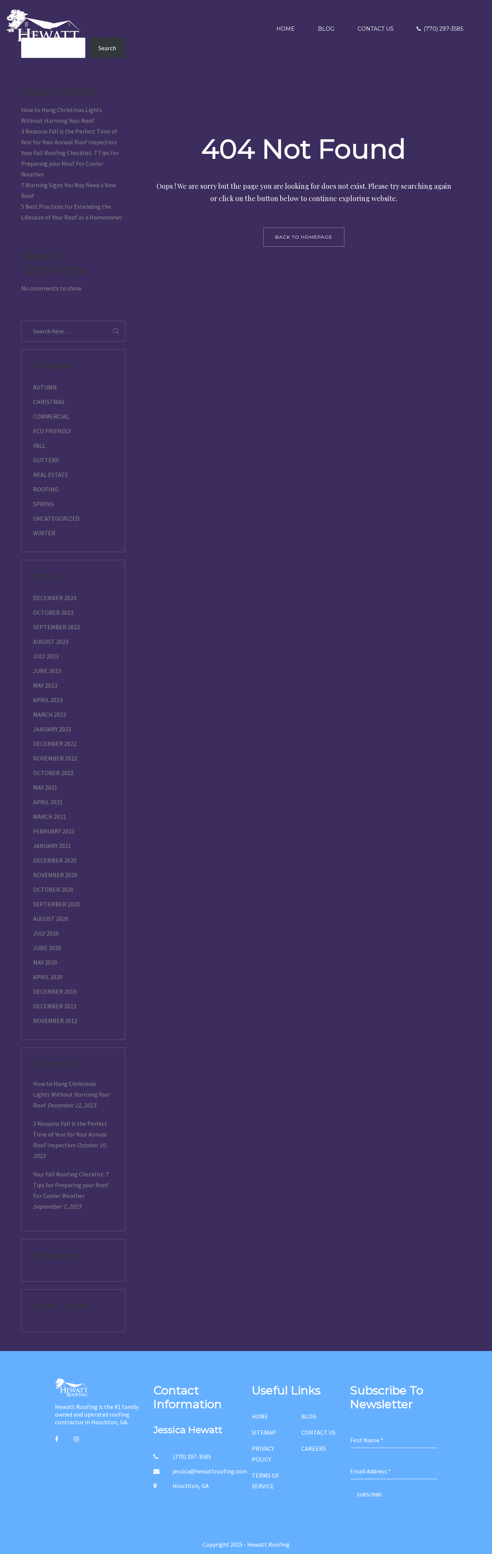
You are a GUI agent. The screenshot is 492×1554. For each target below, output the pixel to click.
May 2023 (45, 685)
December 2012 (54, 1006)
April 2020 (48, 977)
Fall (39, 445)
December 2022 (54, 743)
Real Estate (50, 474)
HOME (260, 1416)
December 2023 (54, 598)
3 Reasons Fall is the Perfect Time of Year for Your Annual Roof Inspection (70, 1134)
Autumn (45, 387)
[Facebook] (56, 1439)
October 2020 (53, 889)
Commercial (51, 416)
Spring (43, 504)
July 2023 (46, 656)
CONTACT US (318, 1432)
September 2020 (56, 904)
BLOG (308, 1416)
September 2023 (56, 627)
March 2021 (49, 816)
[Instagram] (76, 1439)
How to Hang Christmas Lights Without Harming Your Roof (71, 1094)
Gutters (46, 460)
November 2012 (55, 1020)
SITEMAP (264, 1432)
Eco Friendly (52, 431)
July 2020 (46, 933)
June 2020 (47, 948)
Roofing (45, 489)
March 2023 (49, 714)
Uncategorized (56, 518)
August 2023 (50, 641)
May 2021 (45, 787)
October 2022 (53, 773)
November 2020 (55, 875)
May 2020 (45, 962)
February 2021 (54, 831)
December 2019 (54, 991)
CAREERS (313, 1448)
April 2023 (48, 700)
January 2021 (52, 846)
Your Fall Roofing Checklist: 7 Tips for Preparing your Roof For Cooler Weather (70, 163)
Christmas (49, 402)
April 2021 (48, 802)
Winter (44, 533)
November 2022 (55, 758)
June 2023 (47, 671)
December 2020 (54, 860)
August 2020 (50, 918)
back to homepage (303, 237)
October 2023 (53, 612)
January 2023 (52, 729)
